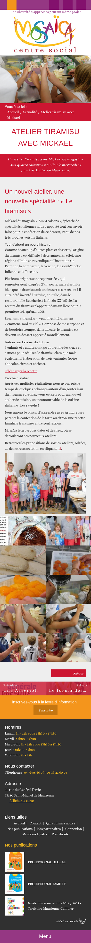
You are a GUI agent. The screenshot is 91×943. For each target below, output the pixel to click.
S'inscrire (45, 710)
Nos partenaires (49, 829)
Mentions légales (34, 834)
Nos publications (20, 829)
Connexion (73, 829)
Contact (35, 823)
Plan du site (60, 834)
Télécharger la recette (21, 371)
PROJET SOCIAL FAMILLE (47, 884)
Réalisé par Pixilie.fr (67, 921)
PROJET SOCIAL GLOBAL (47, 862)
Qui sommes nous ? (60, 823)
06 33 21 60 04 (57, 772)
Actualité (30, 112)
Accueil (13, 112)
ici (59, 448)
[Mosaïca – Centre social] (45, 34)
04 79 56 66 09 (34, 772)
